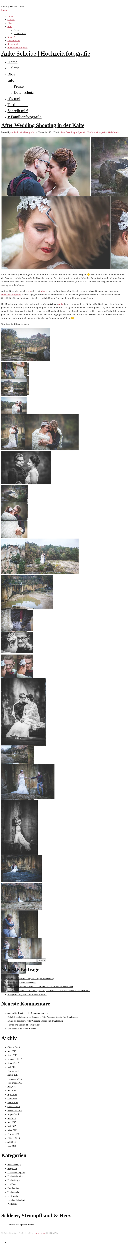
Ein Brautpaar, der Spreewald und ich (31, 1013)
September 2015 (14, 1110)
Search (4, 960)
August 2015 (13, 1114)
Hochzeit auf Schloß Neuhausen (21, 983)
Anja (60, 304)
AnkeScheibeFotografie (22, 132)
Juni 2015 (11, 1122)
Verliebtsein (113, 132)
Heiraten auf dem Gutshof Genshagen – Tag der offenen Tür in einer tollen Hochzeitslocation (48, 990)
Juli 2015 (11, 1118)
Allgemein (81, 132)
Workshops (12, 1204)
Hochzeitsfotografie (97, 132)
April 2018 (12, 1055)
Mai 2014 (11, 1146)
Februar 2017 (13, 1071)
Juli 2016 (11, 1087)
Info (9, 26)
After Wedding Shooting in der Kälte (42, 125)
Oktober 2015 (13, 1106)
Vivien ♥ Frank (29, 1029)
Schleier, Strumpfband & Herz (36, 1215)
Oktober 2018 (13, 1047)
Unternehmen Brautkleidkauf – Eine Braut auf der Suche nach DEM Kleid (40, 986)
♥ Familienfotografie (17, 47)
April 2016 (12, 1094)
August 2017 (13, 1063)
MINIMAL (52, 1233)
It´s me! (11, 37)
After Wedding (68, 132)
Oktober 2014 (13, 1138)
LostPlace (11, 1184)
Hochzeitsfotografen (11, 294)
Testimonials (13, 40)
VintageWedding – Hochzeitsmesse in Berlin (27, 994)
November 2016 (14, 1079)
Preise (17, 30)
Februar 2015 (13, 1134)
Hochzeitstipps (13, 1180)
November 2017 (14, 1059)
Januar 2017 (12, 1075)
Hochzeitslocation (15, 1176)
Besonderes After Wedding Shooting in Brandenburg (30, 978)
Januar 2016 (12, 1102)
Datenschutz (20, 33)
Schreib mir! (13, 44)
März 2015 (12, 1130)
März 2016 (12, 1099)
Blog (9, 23)
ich (29, 291)
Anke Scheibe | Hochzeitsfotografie (45, 53)
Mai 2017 (11, 1067)
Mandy (44, 291)
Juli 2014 (11, 1142)
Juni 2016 (11, 1091)
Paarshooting (13, 1188)
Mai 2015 (11, 1126)
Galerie (11, 19)
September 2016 (14, 1083)
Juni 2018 (11, 1051)
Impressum (40, 1233)
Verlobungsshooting (16, 1200)
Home (10, 16)
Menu (4, 10)
